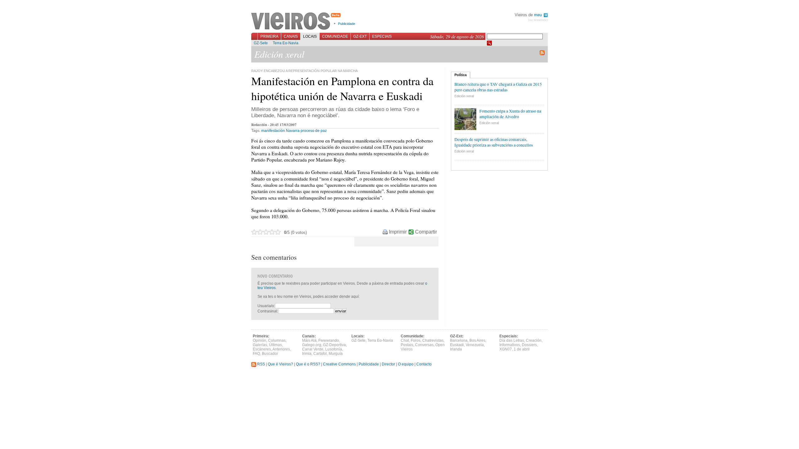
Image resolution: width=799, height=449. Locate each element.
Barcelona (459, 340)
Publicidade (346, 24)
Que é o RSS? (308, 364)
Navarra (293, 130)
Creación (534, 340)
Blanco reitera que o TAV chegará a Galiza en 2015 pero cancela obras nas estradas (498, 87)
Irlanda (456, 349)
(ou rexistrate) (538, 20)
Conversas (424, 345)
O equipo (406, 364)
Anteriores (281, 349)
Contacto (424, 364)
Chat (405, 340)
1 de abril (522, 349)
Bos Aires (477, 340)
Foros (415, 340)
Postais (407, 345)
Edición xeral (464, 96)
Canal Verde (312, 349)
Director (388, 364)
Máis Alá (309, 340)
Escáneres (262, 349)
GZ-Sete (261, 43)
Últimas (275, 345)
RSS (260, 364)
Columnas (277, 340)
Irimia (306, 353)
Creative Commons (339, 364)
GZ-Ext (360, 36)
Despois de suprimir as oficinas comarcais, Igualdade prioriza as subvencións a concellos (493, 142)
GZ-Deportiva (334, 345)
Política (460, 75)
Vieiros (297, 21)
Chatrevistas (433, 340)
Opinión (259, 340)
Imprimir (398, 231)
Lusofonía (333, 349)
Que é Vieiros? (280, 364)
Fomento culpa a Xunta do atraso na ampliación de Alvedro (510, 113)
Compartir (426, 231)
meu (538, 14)
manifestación (273, 130)
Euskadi (457, 345)
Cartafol (320, 353)
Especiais (382, 36)
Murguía (336, 353)
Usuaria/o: (266, 306)
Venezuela (475, 345)
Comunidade (335, 36)
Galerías (260, 345)
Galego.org (311, 345)
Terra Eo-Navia (285, 43)
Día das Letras (511, 340)
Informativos (509, 345)
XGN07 (505, 349)
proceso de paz (314, 130)
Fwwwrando (328, 340)
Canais (291, 36)
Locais (310, 36)
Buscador (270, 353)
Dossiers (529, 345)
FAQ (256, 353)
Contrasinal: (267, 311)
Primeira (269, 36)
